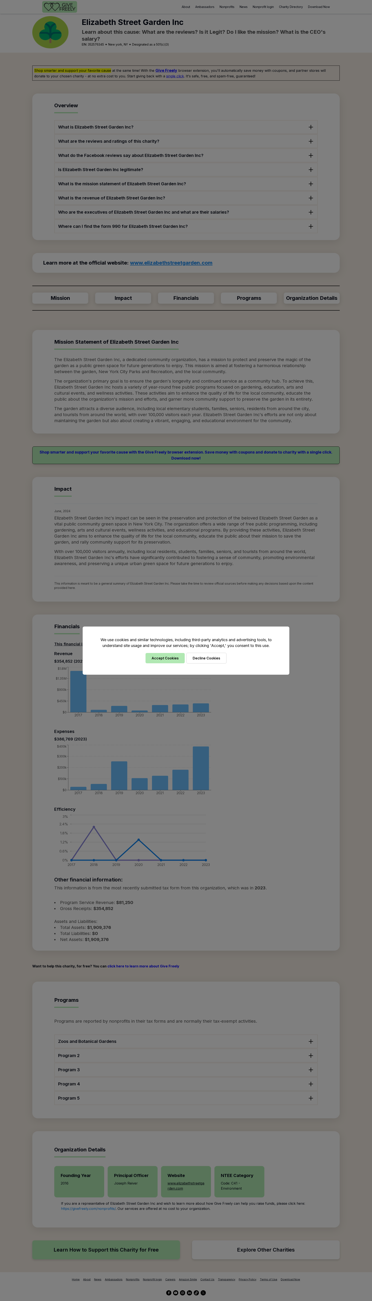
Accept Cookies (165, 658)
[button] (186, 650)
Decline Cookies (206, 658)
